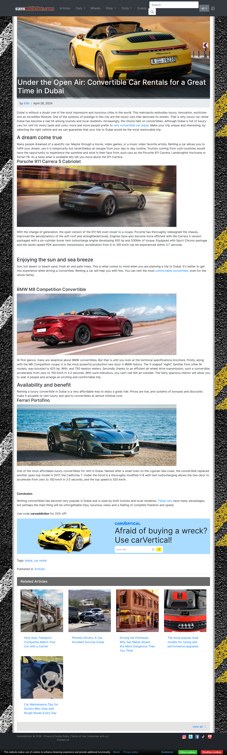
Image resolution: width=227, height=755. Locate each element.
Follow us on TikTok (203, 737)
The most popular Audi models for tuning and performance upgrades (183, 642)
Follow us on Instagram (184, 737)
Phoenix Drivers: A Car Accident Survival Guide (88, 640)
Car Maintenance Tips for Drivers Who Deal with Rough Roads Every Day (41, 709)
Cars (79, 8)
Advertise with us (98, 736)
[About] (213, 8)
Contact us (63, 739)
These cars (165, 501)
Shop (110, 8)
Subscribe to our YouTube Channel (210, 737)
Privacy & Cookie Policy (56, 736)
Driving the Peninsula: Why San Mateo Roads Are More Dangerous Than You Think (137, 644)
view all (198, 726)
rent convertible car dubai (131, 125)
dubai (28, 560)
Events (141, 8)
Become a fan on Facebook (197, 737)
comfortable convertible (171, 270)
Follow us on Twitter (191, 737)
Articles (65, 8)
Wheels (95, 8)
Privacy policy (131, 752)
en (203, 8)
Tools (125, 8)
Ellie (26, 103)
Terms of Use (78, 736)
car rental (40, 560)
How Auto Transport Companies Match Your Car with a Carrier (40, 642)
